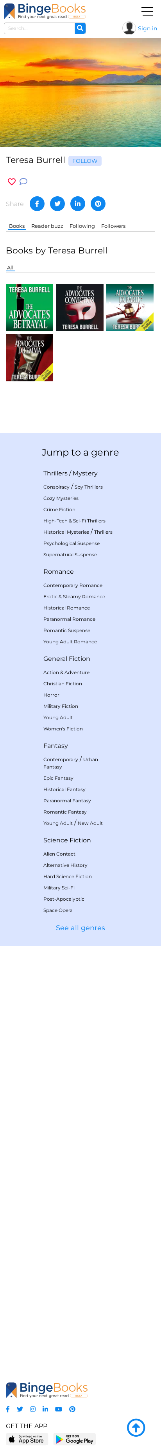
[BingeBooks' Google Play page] (74, 1439)
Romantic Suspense (66, 630)
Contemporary (60, 759)
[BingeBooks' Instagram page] (33, 1409)
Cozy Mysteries (61, 498)
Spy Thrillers (89, 487)
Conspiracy (56, 487)
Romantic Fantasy (65, 812)
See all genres (80, 928)
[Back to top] (136, 1428)
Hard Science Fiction (67, 876)
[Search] (80, 28)
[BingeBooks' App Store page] (27, 1439)
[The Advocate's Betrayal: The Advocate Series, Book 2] (29, 307)
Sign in (147, 28)
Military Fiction (60, 706)
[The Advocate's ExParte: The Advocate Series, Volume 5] (130, 307)
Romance (58, 571)
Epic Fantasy (58, 778)
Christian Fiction (62, 683)
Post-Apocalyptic (63, 899)
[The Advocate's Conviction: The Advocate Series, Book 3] (80, 307)
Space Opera (58, 910)
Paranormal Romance (69, 619)
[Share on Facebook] (37, 203)
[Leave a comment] (23, 182)
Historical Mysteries (66, 532)
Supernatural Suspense (70, 554)
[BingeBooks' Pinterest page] (72, 1409)
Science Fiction (67, 840)
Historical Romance (66, 608)
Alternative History (65, 865)
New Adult (90, 823)
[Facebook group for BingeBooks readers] (8, 1409)
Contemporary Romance (72, 585)
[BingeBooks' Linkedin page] (45, 1409)
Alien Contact (59, 854)
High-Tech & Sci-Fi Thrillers (74, 521)
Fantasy (55, 745)
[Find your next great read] (45, 11)
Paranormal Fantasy (67, 800)
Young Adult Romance (70, 642)
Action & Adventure (66, 672)
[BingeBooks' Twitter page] (20, 1409)
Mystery (85, 473)
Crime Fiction (59, 509)
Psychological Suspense (71, 543)
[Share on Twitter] (57, 203)
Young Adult (58, 717)
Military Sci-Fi (59, 888)
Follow (85, 160)
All (10, 267)
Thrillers (55, 473)
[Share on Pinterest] (98, 203)
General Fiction (66, 658)
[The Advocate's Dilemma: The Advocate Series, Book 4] (29, 357)
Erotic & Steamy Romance (74, 596)
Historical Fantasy (64, 789)
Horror (51, 695)
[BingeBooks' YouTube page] (58, 1409)
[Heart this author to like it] (12, 182)
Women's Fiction (63, 729)
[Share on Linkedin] (77, 203)
